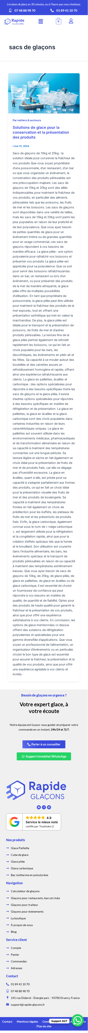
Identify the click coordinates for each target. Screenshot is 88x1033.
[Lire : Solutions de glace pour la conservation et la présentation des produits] (44, 93)
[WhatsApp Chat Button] (77, 1020)
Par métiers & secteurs (27, 120)
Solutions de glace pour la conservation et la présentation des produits (41, 132)
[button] (41, 21)
